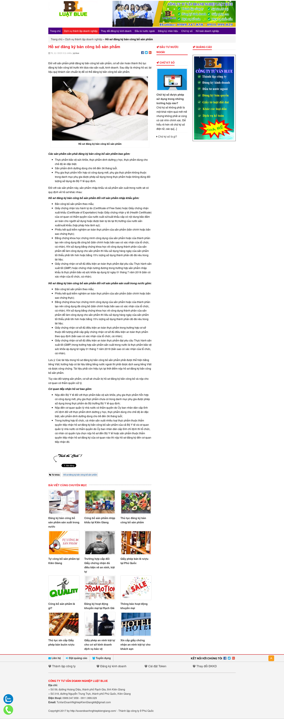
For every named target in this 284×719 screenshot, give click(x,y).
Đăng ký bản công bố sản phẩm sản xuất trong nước (63, 522)
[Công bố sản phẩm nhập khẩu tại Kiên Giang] (99, 502)
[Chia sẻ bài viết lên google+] (150, 52)
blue (77, 53)
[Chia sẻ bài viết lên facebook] (142, 52)
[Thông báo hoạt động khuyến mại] (136, 587)
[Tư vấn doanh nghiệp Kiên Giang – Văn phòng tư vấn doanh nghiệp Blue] (73, 16)
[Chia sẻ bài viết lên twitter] (146, 52)
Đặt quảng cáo (77, 658)
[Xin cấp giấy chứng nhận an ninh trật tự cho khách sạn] (136, 624)
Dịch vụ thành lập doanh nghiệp (80, 31)
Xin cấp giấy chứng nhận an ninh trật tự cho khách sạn (135, 644)
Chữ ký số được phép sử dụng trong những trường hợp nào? (170, 99)
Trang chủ (55, 31)
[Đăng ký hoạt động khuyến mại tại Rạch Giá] (99, 587)
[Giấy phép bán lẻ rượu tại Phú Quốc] (136, 542)
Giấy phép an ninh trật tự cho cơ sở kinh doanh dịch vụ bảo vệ (99, 644)
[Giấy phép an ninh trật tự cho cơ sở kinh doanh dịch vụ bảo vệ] (99, 624)
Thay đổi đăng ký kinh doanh (116, 31)
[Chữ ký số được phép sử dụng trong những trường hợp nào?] (172, 79)
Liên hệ (56, 658)
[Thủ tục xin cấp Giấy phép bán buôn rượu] (63, 624)
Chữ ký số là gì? (167, 136)
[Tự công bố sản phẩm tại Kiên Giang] (63, 542)
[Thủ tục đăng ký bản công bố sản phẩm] (136, 502)
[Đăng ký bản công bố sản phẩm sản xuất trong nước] (63, 502)
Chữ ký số (186, 31)
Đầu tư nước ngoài (145, 31)
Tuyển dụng (103, 658)
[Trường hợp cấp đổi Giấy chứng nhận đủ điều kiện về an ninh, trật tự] (99, 542)
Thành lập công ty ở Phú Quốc (136, 711)
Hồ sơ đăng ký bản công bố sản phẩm (80, 474)
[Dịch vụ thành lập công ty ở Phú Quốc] (214, 140)
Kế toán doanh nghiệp (207, 31)
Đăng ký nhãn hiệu (168, 31)
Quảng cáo (203, 47)
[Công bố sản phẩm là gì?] (63, 587)
